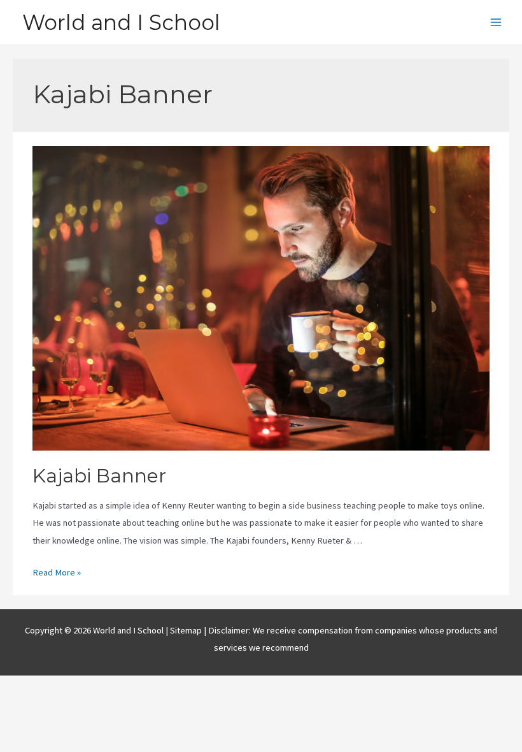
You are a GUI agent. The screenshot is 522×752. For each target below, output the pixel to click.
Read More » (56, 572)
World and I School (121, 22)
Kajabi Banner (99, 476)
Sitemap (187, 630)
